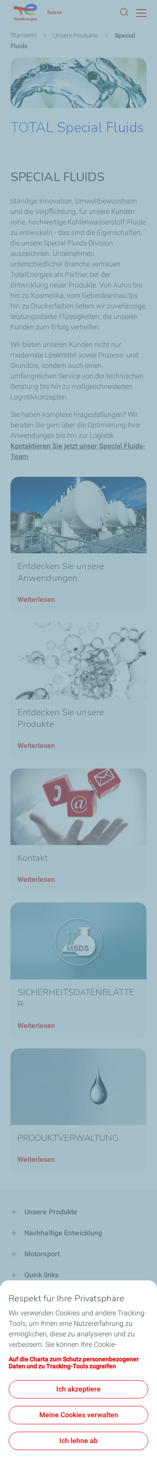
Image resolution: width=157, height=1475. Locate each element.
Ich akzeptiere (78, 1389)
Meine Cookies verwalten (78, 1415)
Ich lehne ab (78, 1441)
